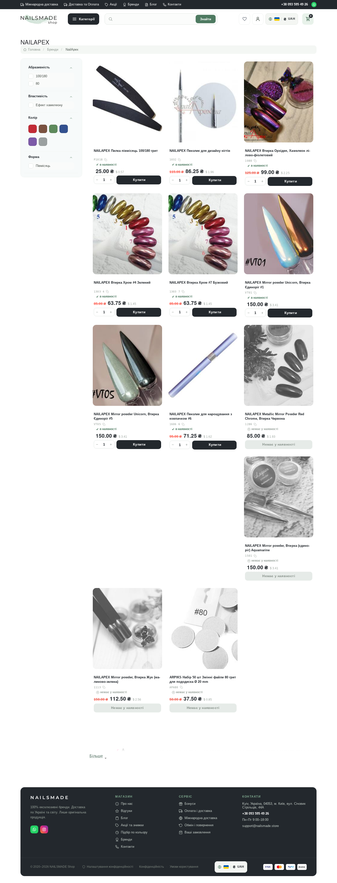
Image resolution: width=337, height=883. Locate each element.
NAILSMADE (49, 797)
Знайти (205, 19)
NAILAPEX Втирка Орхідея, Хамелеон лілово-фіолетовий (277, 153)
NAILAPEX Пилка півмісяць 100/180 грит (126, 151)
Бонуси (190, 803)
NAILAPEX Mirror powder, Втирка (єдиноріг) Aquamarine (277, 548)
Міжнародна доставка (41, 4)
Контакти (174, 4)
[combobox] (154, 19)
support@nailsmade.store (260, 826)
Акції (113, 4)
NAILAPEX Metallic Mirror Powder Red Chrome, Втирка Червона (274, 416)
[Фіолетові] (32, 141)
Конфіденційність (151, 866)
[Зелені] (53, 129)
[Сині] (63, 129)
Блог (153, 4)
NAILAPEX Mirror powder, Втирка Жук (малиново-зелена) (127, 679)
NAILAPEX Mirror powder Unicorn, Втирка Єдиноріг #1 (277, 285)
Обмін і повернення (199, 825)
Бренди (133, 4)
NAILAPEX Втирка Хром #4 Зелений (122, 282)
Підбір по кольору (134, 832)
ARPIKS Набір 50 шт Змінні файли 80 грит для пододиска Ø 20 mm (202, 679)
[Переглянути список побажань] (244, 19)
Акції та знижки (132, 825)
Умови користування (184, 866)
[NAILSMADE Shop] (41, 19)
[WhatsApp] (314, 4)
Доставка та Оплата (84, 4)
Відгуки (126, 811)
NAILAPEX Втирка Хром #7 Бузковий (198, 282)
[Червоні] (32, 129)
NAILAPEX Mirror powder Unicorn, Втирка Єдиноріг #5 (126, 416)
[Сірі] (43, 141)
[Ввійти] (257, 19)
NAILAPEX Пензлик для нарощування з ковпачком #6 (200, 416)
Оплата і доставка (198, 811)
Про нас (127, 803)
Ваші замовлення (197, 832)
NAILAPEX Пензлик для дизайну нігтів (199, 151)
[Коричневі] (43, 129)
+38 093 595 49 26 (294, 4)
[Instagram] (44, 829)
